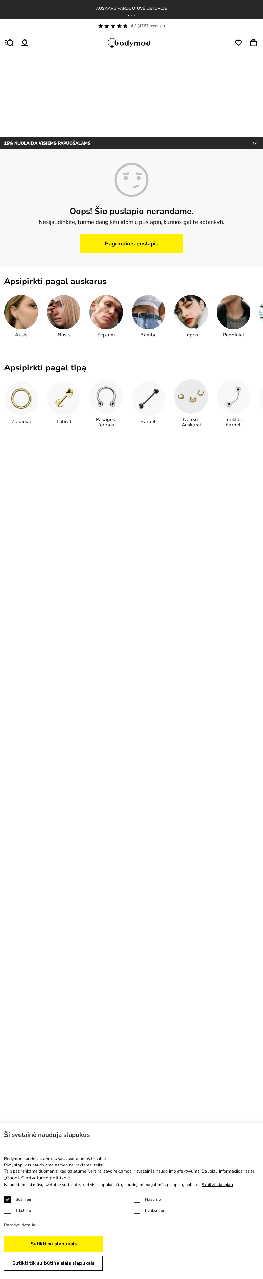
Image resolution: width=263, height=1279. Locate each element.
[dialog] (131, 1201)
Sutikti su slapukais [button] (53, 1244)
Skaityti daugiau (217, 1184)
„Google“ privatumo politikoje (37, 1178)
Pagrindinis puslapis (131, 244)
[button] (128, 15)
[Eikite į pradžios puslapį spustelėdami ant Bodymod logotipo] (131, 42)
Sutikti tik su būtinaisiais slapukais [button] (53, 1263)
